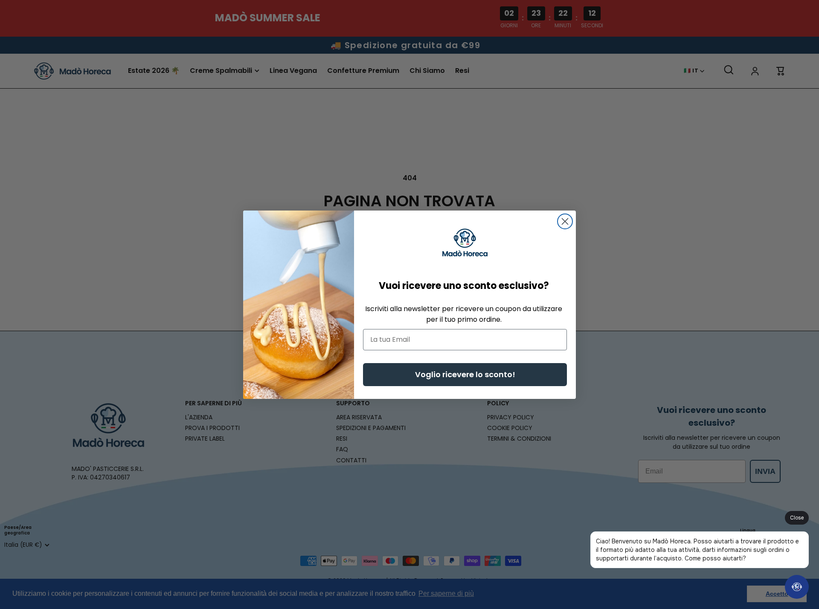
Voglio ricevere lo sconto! (465, 374)
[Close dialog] (565, 221)
